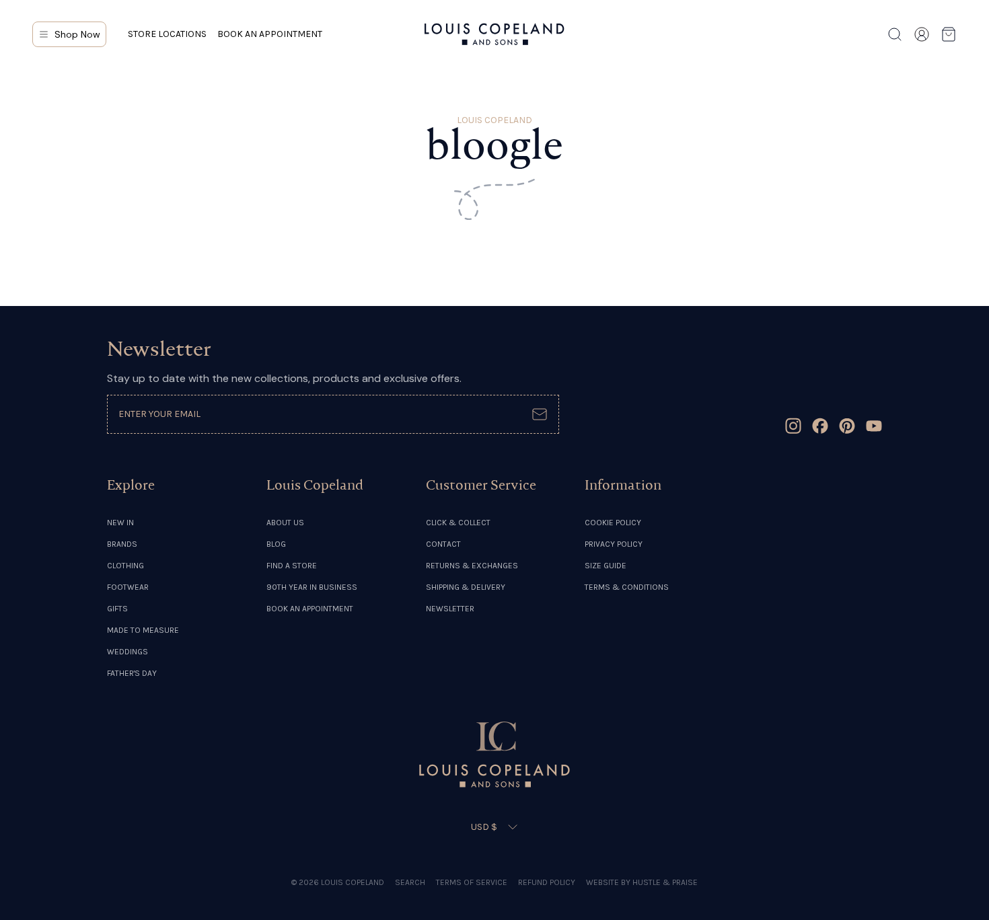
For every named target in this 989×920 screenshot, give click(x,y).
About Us (285, 522)
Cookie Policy (613, 522)
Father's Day (132, 673)
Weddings (127, 651)
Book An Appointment (309, 608)
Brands (122, 544)
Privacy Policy (614, 544)
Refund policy (546, 882)
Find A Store (291, 565)
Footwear (128, 587)
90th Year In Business (311, 587)
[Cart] (949, 34)
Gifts (117, 608)
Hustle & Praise (665, 882)
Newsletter (450, 608)
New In (120, 522)
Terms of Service (471, 882)
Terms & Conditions (627, 587)
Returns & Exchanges (472, 565)
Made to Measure (143, 630)
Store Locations (167, 34)
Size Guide (605, 565)
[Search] (895, 34)
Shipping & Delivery (465, 587)
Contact (443, 544)
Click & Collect (458, 522)
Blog (276, 544)
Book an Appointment (269, 34)
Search (410, 882)
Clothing (125, 565)
